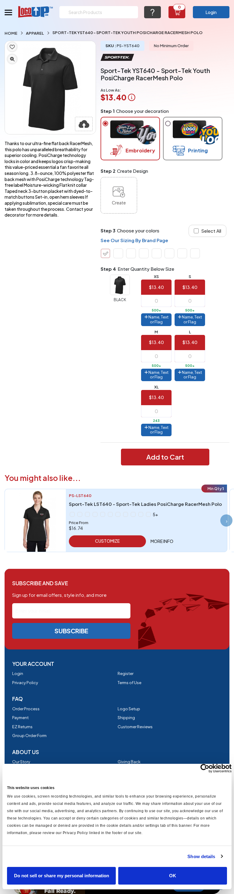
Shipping (126, 717)
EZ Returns (22, 726)
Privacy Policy (25, 682)
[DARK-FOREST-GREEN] (118, 253)
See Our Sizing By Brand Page (134, 240)
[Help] (152, 12)
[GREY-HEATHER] (95, 514)
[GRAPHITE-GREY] (131, 253)
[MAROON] (143, 253)
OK (172, 875)
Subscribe (71, 631)
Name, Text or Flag (158, 319)
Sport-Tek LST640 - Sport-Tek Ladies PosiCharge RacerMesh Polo (145, 504)
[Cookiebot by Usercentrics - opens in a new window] (205, 768)
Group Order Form (29, 735)
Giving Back (129, 761)
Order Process (26, 708)
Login (211, 12)
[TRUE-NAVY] (156, 253)
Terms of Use (129, 682)
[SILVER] (125, 514)
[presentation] (226, 520)
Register (125, 673)
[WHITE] (195, 253)
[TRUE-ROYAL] (182, 253)
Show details (201, 856)
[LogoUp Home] (35, 12)
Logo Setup (129, 708)
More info (162, 541)
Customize (107, 541)
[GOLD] (79, 514)
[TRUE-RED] (169, 253)
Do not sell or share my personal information (61, 875)
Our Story (21, 761)
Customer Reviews (135, 726)
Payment (20, 717)
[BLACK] (105, 253)
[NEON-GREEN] (110, 514)
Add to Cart (165, 457)
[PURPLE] (117, 514)
